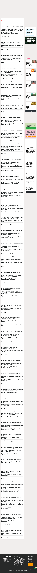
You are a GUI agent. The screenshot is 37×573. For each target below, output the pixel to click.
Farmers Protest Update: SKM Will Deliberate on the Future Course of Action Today (12, 426)
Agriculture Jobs (20, 565)
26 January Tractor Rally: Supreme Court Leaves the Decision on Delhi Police (11, 118)
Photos (15, 559)
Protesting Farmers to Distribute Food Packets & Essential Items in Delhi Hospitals (11, 309)
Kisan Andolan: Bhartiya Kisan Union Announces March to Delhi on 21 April (11, 302)
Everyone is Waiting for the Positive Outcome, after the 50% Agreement (11, 65)
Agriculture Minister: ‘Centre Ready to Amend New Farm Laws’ (11, 260)
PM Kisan (28, 29)
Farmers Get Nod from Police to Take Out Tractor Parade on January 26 (12, 127)
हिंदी (6, 559)
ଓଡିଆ (4, 561)
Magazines (23, 559)
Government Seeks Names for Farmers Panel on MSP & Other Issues (11, 438)
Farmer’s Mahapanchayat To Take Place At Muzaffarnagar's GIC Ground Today (9, 348)
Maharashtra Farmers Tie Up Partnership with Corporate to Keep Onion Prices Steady (12, 193)
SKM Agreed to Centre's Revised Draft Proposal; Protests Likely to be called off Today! (11, 451)
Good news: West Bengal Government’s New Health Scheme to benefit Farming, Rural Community (12, 36)
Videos (18, 559)
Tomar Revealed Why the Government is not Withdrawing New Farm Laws (11, 247)
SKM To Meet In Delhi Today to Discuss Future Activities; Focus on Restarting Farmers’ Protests (11, 518)
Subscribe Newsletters (31, 136)
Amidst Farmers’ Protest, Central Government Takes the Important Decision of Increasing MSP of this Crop (11, 137)
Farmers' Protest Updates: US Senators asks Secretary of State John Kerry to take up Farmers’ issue (11, 276)
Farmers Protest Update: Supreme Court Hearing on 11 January (11, 81)
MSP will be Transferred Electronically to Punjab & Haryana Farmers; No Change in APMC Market (12, 224)
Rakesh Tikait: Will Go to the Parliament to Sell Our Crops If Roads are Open (12, 380)
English (4, 559)
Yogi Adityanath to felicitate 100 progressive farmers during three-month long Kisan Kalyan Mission (12, 69)
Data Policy (19, 570)
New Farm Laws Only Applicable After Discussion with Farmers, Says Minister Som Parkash (11, 537)
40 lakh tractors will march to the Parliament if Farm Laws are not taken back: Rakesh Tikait (11, 237)
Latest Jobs (28, 33)
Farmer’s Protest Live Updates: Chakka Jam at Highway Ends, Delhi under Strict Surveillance (11, 173)
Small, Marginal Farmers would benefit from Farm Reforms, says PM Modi (12, 221)
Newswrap (16, 566)
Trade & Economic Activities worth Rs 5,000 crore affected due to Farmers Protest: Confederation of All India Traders (12, 30)
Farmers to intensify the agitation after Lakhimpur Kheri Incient (11, 370)
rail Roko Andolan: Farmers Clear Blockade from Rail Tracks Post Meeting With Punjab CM (12, 485)
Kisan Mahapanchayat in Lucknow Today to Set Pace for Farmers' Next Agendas (11, 408)
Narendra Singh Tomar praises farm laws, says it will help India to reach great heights (11, 111)
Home (15, 557)
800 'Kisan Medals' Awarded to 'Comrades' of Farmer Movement (11, 498)
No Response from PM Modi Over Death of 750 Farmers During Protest (11, 383)
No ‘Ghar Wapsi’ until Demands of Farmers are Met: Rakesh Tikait (12, 180)
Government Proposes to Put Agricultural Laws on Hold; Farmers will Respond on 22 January (11, 121)
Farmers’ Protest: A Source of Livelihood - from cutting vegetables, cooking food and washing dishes (11, 206)
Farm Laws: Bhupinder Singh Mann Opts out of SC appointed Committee (12, 99)
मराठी (8, 559)
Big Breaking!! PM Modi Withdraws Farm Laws (9, 392)
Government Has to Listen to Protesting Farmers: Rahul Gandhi (11, 52)
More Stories (31, 111)
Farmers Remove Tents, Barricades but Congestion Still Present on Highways (11, 374)
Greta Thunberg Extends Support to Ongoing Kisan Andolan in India (12, 160)
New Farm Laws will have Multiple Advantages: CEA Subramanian (10, 153)
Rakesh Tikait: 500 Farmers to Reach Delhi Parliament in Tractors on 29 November (11, 423)
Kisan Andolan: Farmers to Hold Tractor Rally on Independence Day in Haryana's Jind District (10, 335)
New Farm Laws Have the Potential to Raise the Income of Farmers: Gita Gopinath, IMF (11, 134)
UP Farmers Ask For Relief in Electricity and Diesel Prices (11, 416)
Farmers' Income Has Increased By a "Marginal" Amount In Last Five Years (12, 501)
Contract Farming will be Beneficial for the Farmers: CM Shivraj (11, 43)
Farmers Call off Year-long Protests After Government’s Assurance (11, 454)
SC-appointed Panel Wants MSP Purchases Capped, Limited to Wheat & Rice (12, 527)
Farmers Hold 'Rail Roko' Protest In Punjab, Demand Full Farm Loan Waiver (12, 478)
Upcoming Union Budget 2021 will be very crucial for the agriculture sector (11, 90)
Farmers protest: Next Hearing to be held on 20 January (11, 108)
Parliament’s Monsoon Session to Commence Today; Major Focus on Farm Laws (12, 332)
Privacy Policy (10, 570)
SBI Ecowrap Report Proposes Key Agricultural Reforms (11, 411)
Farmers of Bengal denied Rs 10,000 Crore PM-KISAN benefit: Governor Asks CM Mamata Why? (10, 150)
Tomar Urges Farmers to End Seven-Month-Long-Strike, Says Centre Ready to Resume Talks (11, 328)
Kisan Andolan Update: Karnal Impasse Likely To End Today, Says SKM (12, 351)
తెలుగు (8, 561)
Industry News (16, 561)
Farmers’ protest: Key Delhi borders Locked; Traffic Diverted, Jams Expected (10, 234)
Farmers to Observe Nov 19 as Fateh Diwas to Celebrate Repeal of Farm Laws (11, 531)
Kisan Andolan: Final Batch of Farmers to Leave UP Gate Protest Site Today (11, 475)
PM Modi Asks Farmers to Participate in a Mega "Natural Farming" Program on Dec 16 (11, 465)
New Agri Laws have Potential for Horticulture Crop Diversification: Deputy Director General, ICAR (10, 183)
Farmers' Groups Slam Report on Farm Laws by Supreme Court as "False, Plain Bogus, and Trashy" (11, 524)
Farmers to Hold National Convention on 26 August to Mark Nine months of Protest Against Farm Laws (12, 341)
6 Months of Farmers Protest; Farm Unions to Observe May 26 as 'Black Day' (12, 312)
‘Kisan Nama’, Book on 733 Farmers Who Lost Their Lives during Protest (11, 511)
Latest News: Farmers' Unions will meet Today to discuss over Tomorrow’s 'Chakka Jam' (11, 163)
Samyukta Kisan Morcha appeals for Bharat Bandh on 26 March (11, 285)
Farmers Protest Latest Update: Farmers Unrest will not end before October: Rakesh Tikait (12, 156)
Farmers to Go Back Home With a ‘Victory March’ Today (11, 459)
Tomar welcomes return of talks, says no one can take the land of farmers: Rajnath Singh (11, 59)
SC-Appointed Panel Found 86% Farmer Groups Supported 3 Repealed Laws (12, 521)
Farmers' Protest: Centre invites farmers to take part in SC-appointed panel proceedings (12, 96)
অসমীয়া (6, 561)
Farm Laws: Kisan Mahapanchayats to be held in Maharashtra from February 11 (10, 177)
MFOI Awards (31, 29)
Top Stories (28, 58)
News (17, 557)
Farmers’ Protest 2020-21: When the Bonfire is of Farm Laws (12, 93)
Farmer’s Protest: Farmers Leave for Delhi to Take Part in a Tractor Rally (12, 106)
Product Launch (22, 561)
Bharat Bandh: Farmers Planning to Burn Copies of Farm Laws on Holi (11, 269)
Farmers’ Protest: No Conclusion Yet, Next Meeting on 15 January (11, 85)
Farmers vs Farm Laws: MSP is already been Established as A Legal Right (12, 244)
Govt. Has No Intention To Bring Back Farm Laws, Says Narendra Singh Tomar (11, 481)
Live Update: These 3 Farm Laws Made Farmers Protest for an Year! (12, 395)
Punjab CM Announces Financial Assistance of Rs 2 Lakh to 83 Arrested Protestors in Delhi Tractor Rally (12, 390)
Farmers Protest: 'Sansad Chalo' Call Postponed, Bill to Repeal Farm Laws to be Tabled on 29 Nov (11, 429)
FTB (21, 564)
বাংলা (8, 560)
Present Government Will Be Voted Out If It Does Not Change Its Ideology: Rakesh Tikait (10, 468)
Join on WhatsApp (31, 128)
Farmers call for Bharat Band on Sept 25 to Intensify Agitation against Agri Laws (10, 344)
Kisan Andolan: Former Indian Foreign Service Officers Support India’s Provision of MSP (11, 170)
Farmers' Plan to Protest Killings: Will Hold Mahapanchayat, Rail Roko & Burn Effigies (12, 367)
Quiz (20, 564)
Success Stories (16, 560)
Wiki (20, 559)
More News (31, 191)
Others (15, 564)
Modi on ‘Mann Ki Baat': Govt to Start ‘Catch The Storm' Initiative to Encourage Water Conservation (11, 253)
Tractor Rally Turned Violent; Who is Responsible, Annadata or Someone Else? (12, 131)
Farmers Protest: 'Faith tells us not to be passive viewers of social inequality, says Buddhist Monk (12, 202)
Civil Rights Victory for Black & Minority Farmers (10, 315)
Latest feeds (28, 139)
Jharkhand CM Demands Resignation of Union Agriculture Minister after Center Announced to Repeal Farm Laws (11, 419)
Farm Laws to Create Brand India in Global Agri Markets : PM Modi (12, 46)
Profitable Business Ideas (30, 32)
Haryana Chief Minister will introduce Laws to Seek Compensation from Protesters (10, 199)
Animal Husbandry (21, 563)
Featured (21, 560)
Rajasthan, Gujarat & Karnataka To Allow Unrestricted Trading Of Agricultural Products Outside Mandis (11, 515)
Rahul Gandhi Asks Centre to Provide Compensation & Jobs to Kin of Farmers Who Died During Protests (11, 448)
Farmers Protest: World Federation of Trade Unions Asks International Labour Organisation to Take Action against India (11, 166)
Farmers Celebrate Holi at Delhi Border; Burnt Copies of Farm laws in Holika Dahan (11, 289)
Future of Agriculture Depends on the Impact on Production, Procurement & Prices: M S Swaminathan (12, 399)
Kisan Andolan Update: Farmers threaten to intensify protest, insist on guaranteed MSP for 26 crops (10, 23)
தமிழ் (4, 560)
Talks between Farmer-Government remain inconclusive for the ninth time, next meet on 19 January (12, 102)
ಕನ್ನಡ (10, 560)
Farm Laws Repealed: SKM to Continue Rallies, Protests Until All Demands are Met (12, 405)
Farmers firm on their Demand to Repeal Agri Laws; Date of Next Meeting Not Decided (12, 124)
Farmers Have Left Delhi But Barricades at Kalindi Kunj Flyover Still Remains (11, 508)
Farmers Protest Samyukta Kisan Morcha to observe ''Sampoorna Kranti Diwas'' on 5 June (10, 318)
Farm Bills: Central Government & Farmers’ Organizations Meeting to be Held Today (11, 56)
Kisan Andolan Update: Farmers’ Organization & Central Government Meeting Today (11, 72)
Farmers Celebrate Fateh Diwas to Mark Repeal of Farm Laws (11, 534)
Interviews (18, 558)
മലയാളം (6, 560)
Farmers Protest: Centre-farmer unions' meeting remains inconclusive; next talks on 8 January (11, 75)
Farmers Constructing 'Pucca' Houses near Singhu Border (11, 262)
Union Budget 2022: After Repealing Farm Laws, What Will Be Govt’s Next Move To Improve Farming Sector (11, 494)
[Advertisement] (30, 22)
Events (22, 558)
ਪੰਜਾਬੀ (10, 559)
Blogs (18, 564)
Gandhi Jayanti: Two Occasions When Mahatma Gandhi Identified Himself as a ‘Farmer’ (11, 364)
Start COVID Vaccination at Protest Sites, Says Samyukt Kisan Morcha (11, 306)
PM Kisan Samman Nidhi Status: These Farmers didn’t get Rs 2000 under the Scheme (12, 49)
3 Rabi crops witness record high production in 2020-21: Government (11, 256)
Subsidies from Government (30, 35)
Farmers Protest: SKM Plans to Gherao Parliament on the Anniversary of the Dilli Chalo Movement (11, 386)
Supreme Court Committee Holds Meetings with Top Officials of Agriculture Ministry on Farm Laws (10, 227)
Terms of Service (15, 570)
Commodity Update (17, 562)
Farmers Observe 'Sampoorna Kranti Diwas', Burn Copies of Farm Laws (12, 321)
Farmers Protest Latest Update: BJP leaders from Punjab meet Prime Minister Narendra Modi (11, 78)
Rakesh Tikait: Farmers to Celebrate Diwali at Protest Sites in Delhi (12, 377)
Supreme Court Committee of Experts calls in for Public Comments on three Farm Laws (11, 186)
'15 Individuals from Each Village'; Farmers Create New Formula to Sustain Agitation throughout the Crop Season (11, 214)
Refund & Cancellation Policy (24, 570)
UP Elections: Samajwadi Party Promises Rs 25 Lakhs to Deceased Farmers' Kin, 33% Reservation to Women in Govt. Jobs (12, 504)
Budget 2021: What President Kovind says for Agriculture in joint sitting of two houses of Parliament (12, 143)
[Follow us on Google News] (29, 569)
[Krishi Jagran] (8, 556)
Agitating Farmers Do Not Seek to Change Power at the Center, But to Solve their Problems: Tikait (11, 189)
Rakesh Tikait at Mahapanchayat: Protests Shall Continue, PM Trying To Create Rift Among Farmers (12, 414)
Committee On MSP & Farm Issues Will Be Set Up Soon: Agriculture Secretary (11, 472)
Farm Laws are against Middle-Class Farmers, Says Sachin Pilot (11, 231)
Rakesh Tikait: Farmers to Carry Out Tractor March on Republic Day (11, 488)
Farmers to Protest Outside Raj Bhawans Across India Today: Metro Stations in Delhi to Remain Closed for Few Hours (11, 324)
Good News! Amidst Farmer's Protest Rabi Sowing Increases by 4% (12, 27)
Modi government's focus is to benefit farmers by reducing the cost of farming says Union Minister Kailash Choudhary (12, 140)
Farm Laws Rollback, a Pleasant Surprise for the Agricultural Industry (12, 402)
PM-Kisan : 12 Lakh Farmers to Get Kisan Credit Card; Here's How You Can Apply (12, 147)
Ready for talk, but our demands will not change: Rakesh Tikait (11, 296)
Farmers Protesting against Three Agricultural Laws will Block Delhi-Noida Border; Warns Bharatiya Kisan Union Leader (11, 266)
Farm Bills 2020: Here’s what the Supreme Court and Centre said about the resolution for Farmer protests (12, 33)
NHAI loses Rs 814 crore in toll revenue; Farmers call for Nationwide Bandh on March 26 (11, 282)
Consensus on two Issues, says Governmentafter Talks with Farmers (12, 62)
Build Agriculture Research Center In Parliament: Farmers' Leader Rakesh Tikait (11, 240)
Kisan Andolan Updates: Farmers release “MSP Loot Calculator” (10, 273)
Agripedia (20, 557)
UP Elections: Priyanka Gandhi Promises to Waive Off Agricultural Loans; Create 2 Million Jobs (10, 441)
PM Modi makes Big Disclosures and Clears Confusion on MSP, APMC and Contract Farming (11, 39)
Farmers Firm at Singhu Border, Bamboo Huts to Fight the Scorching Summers (11, 299)
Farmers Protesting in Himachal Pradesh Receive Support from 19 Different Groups (11, 250)
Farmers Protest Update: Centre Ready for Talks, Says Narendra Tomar (11, 361)
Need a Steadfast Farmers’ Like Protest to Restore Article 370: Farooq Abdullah (11, 444)
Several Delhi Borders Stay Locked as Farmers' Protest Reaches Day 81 (11, 196)
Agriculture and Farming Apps (18, 567)
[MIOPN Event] (30, 40)
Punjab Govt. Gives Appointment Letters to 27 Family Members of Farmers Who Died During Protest (10, 491)
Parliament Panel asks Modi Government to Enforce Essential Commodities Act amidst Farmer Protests (12, 279)
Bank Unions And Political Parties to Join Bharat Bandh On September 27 (11, 357)
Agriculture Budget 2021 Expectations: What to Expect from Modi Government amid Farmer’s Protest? (12, 114)
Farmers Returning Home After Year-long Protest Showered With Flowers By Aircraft (12, 462)
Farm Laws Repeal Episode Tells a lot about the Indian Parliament (11, 435)
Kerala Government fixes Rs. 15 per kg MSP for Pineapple (11, 87)
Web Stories (21, 567)
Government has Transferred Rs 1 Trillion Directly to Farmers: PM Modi (10, 354)
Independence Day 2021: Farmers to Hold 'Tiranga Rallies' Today (11, 338)
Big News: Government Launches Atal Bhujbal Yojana (10, 211)
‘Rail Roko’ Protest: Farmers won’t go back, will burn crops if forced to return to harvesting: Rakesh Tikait (12, 218)
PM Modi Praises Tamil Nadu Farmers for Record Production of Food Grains (12, 209)
